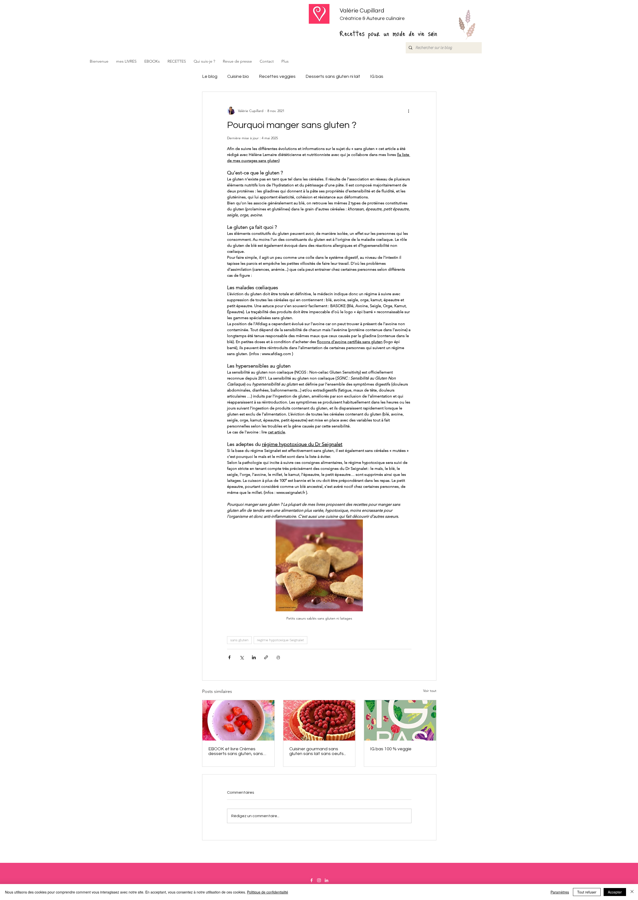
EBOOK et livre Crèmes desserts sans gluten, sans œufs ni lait (235, 751)
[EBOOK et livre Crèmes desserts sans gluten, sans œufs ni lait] (238, 720)
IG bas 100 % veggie (390, 749)
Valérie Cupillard (362, 10)
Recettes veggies (277, 76)
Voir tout (429, 690)
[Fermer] (632, 892)
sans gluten (239, 640)
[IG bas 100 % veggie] (400, 720)
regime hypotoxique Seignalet (280, 640)
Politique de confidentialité (267, 892)
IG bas (376, 76)
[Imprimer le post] (278, 657)
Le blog (209, 76)
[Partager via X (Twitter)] (241, 657)
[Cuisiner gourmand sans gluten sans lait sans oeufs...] (319, 720)
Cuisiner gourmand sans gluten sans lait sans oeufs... (317, 751)
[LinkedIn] (326, 880)
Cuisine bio (238, 76)
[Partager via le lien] (266, 657)
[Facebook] (311, 880)
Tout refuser (586, 892)
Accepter (615, 892)
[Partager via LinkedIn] (253, 657)
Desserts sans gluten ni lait (333, 76)
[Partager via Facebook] (229, 657)
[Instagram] (319, 880)
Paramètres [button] (560, 892)
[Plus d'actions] (408, 111)
